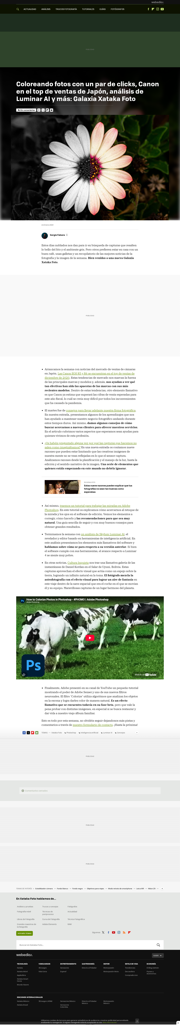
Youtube (162, 9)
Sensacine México (67, 1001)
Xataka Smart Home (22, 980)
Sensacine (64, 967)
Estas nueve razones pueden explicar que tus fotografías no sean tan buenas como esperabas (108, 488)
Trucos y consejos (50, 906)
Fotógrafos (72, 906)
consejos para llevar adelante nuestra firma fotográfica (100, 410)
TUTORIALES (88, 9)
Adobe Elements (49, 924)
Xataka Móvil (22, 971)
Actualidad (72, 911)
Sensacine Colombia (64, 1006)
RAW (70, 924)
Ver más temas (24, 933)
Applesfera (21, 975)
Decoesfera (130, 971)
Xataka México (23, 1001)
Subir (156, 955)
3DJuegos (43, 967)
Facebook (148, 9)
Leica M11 (140, 888)
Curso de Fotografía (51, 919)
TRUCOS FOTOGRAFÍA (66, 9)
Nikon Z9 (152, 888)
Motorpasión (108, 967)
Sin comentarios (27, 110)
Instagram (157, 9)
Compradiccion (131, 975)
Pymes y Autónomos (151, 972)
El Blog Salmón (153, 967)
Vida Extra (43, 971)
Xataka (20, 967)
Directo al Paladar (89, 967)
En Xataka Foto (89, 482)
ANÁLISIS (45, 9)
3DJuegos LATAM (45, 1001)
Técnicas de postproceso (47, 912)
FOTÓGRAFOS (117, 9)
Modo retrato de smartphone (120, 888)
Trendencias (130, 967)
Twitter (43, 110)
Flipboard (153, 9)
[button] (58, 234)
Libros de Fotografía (25, 919)
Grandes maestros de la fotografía (26, 925)
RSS (124, 932)
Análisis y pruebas (25, 906)
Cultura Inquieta (78, 562)
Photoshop (71, 732)
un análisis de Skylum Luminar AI (102, 534)
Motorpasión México (108, 1002)
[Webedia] (157, 2)
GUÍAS (102, 9)
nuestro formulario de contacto (93, 725)
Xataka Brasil (22, 1005)
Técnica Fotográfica (76, 919)
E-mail (51, 110)
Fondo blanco (63, 888)
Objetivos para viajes (95, 888)
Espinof (63, 971)
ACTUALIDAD (30, 9)
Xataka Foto (57, 732)
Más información (110, 1022)
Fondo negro (77, 888)
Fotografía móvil (24, 911)
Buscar (158, 944)
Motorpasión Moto (111, 971)
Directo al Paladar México (89, 1002)
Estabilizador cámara (44, 888)
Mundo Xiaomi (23, 984)
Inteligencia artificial (89, 732)
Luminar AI (107, 732)
